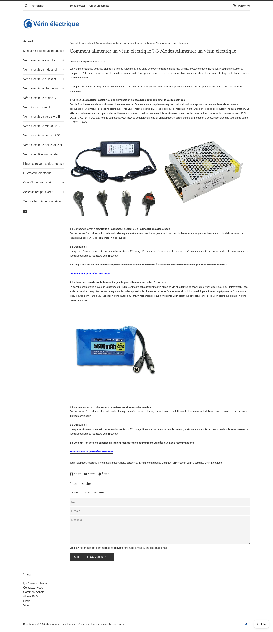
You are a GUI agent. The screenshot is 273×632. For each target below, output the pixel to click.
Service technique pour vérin (42, 201)
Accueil (28, 41)
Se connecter (77, 5)
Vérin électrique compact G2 (42, 135)
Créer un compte (99, 5)
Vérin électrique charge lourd (43, 88)
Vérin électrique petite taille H (42, 144)
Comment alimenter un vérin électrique (182, 462)
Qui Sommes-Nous (35, 583)
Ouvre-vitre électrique (37, 173)
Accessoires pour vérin (43, 192)
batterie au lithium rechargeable (143, 462)
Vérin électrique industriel (43, 69)
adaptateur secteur (86, 462)
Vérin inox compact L (37, 107)
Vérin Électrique (213, 462)
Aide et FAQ (30, 596)
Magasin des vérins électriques (61, 624)
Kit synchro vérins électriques (43, 163)
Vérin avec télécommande (40, 154)
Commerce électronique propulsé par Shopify (101, 624)
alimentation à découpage (111, 462)
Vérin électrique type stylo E (41, 116)
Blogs (26, 600)
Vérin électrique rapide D (39, 97)
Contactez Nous (33, 587)
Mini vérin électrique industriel (43, 50)
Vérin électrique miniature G (41, 126)
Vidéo (26, 605)
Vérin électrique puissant (43, 79)
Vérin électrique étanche (43, 60)
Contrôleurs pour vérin (43, 182)
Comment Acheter (34, 592)
